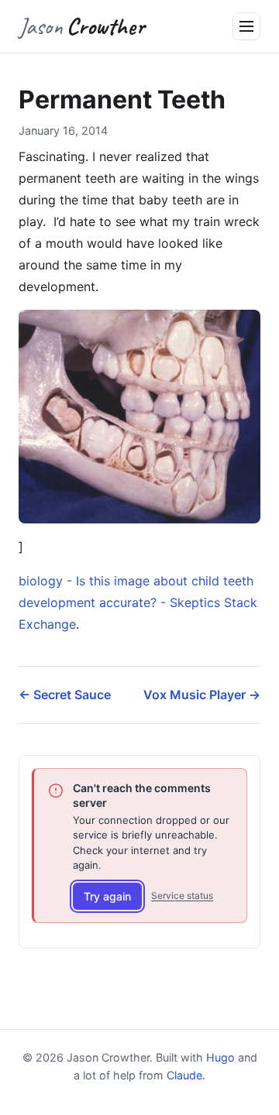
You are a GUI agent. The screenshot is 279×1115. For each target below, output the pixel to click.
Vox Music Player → (201, 694)
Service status (182, 895)
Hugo (220, 1057)
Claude (184, 1075)
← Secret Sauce (65, 694)
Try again (107, 896)
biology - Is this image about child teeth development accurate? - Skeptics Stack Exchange (138, 602)
